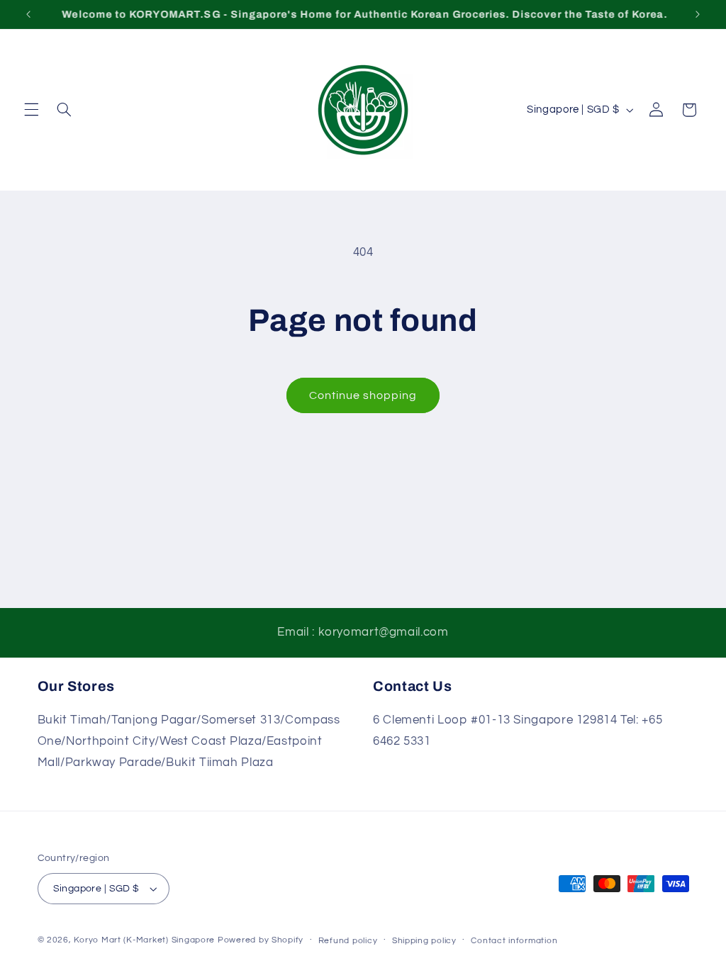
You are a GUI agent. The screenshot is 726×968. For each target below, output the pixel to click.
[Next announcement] (697, 14)
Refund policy (348, 941)
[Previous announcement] (28, 14)
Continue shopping (363, 395)
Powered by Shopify (260, 940)
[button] (31, 110)
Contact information (514, 941)
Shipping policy (424, 941)
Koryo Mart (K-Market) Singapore (144, 940)
